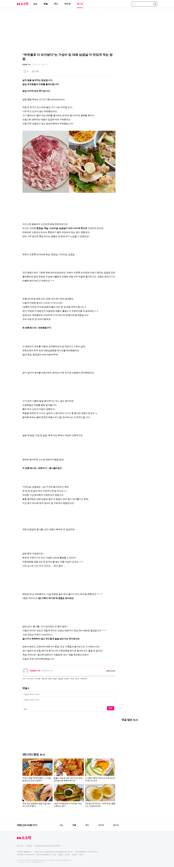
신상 (35, 4)
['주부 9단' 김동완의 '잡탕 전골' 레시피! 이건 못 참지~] (37, 796)
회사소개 (20, 846)
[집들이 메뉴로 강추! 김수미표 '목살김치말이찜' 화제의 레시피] (69, 770)
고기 (24, 679)
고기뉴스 (31, 679)
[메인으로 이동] (22, 4)
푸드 (56, 4)
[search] (155, 4)
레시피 (80, 4)
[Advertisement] (87, 30)
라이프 (67, 4)
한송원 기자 (26, 64)
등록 (110, 708)
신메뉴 (67, 679)
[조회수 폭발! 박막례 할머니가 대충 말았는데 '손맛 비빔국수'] (37, 770)
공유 (37, 71)
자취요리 (84, 679)
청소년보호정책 (54, 846)
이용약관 (29, 846)
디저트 (38, 679)
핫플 (46, 4)
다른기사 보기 (110, 671)
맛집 (50, 679)
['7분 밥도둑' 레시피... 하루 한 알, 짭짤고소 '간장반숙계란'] (100, 796)
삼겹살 (60, 679)
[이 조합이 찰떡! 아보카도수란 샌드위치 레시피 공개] (100, 770)
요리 (77, 679)
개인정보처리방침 (41, 846)
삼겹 (55, 679)
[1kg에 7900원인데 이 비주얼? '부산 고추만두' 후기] (69, 796)
